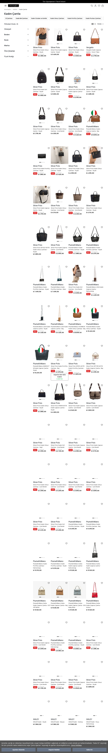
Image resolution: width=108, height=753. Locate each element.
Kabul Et (89, 750)
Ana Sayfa (7, 9)
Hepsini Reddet (54, 750)
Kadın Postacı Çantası (93, 18)
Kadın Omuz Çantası (57, 18)
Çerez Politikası (76, 745)
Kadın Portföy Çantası (75, 18)
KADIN (15, 9)
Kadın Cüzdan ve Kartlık (39, 18)
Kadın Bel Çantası (22, 18)
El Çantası (9, 18)
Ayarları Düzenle (18, 750)
